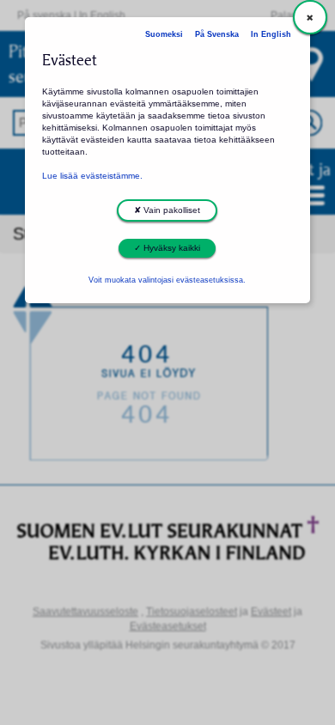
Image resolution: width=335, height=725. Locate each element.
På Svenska (217, 34)
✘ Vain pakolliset (167, 210)
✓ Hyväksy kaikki (167, 248)
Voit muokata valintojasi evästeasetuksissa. (167, 280)
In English (271, 34)
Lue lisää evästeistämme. (92, 175)
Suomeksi (164, 34)
